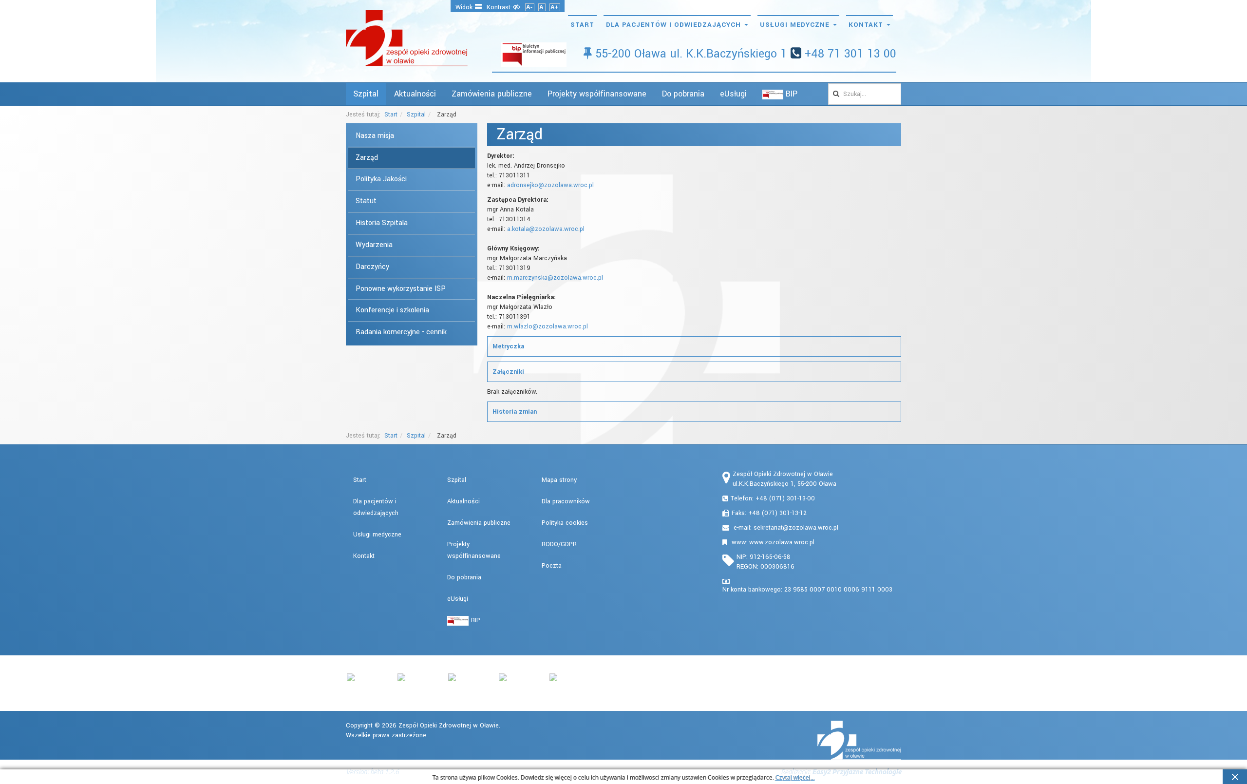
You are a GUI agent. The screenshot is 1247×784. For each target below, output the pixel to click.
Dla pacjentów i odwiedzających (674, 24)
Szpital (365, 93)
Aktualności (415, 93)
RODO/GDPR (559, 544)
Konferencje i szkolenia (392, 310)
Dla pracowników (566, 501)
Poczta (552, 565)
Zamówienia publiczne (492, 93)
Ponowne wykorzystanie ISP (401, 289)
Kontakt (867, 24)
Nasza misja (375, 136)
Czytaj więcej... (795, 777)
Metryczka (508, 346)
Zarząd (367, 158)
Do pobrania (683, 93)
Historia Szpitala (382, 223)
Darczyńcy (372, 267)
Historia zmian (514, 411)
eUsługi (733, 93)
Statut (366, 201)
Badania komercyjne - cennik (401, 332)
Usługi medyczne (796, 24)
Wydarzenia (374, 245)
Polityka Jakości (381, 179)
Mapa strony (559, 480)
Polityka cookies (565, 522)
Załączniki (508, 371)
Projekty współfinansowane (597, 93)
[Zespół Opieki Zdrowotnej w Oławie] (407, 38)
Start (582, 24)
